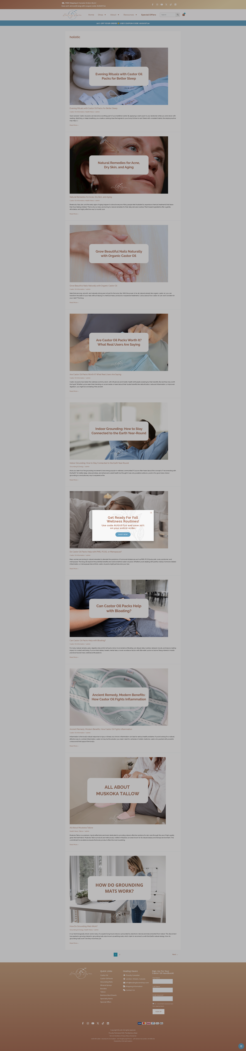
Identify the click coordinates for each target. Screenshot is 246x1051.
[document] (123, 525)
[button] (151, 512)
